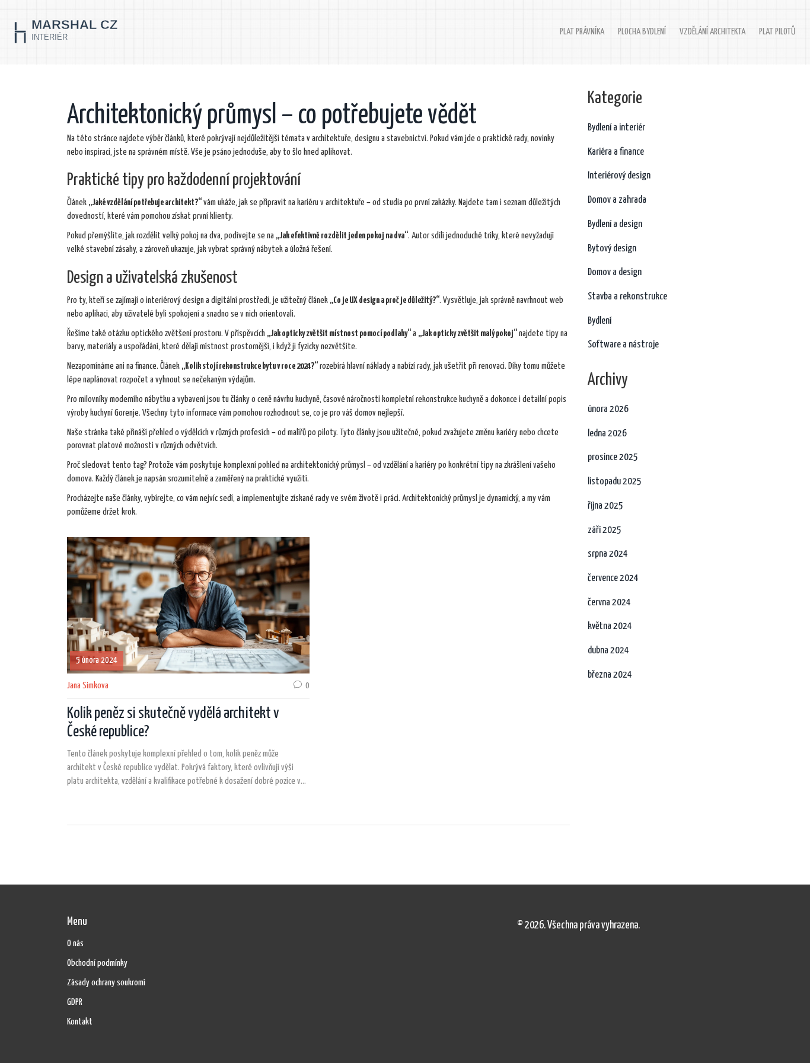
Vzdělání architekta (712, 31)
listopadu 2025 (615, 482)
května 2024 (610, 626)
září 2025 (604, 530)
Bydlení (599, 321)
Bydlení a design (615, 224)
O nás (75, 943)
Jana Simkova (88, 685)
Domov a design (615, 272)
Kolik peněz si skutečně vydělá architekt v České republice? (173, 723)
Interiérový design (619, 176)
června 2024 (609, 603)
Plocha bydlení (642, 31)
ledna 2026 (607, 434)
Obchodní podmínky (97, 963)
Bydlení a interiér (616, 128)
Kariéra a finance (616, 152)
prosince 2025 (613, 457)
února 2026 (608, 409)
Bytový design (612, 249)
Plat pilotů (777, 31)
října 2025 (605, 506)
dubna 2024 (608, 651)
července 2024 (613, 578)
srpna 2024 (608, 554)
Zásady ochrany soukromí (106, 982)
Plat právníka (582, 31)
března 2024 (610, 675)
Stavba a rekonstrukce (627, 297)
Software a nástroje (623, 345)
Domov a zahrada (617, 200)
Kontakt (80, 1021)
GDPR (74, 1002)
